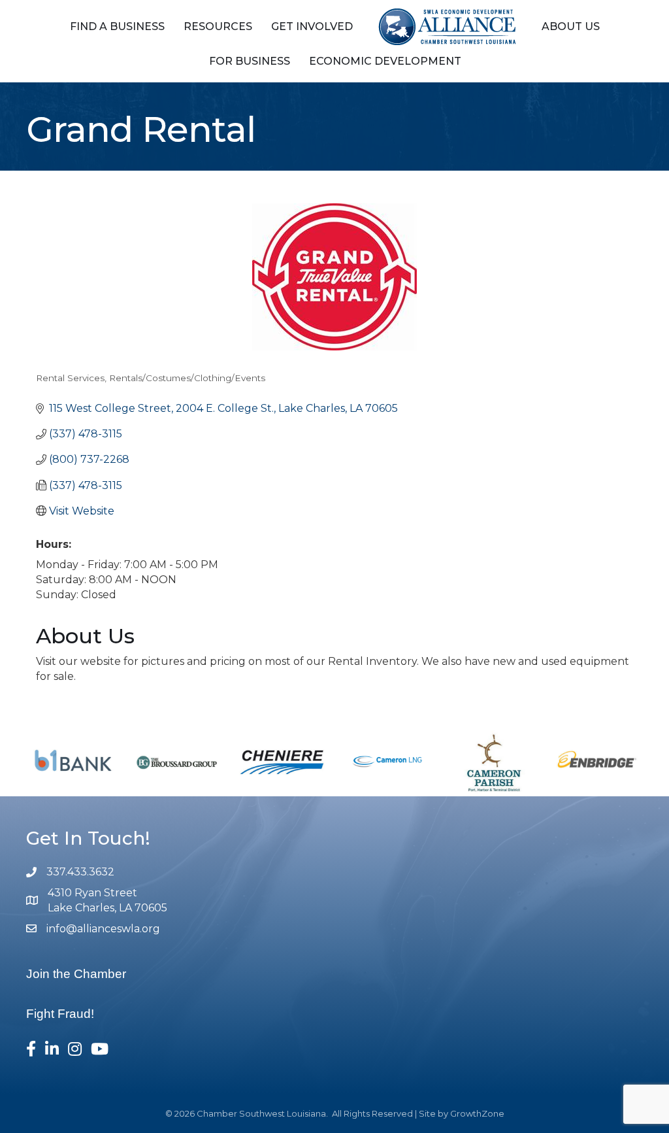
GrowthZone (477, 1113)
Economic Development (385, 61)
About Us (571, 26)
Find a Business (117, 26)
